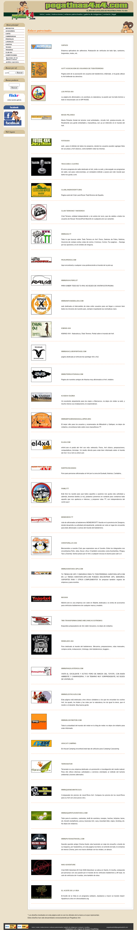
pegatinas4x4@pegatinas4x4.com (117, 927)
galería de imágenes (93, 14)
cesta (48, 14)
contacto (106, 14)
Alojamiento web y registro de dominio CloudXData (81, 929)
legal (114, 14)
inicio (42, 14)
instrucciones (57, 14)
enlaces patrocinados (73, 14)
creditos (87, 927)
